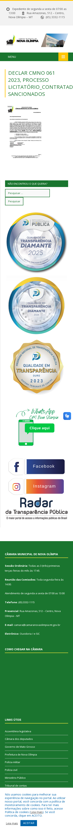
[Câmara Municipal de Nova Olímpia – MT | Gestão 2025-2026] (36, 39)
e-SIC (37, 633)
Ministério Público (15, 777)
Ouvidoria (26, 633)
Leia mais (37, 812)
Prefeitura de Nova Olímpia (21, 754)
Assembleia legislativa (18, 731)
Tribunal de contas (16, 785)
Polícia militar (12, 762)
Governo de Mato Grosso (20, 746)
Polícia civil (11, 770)
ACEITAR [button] (28, 823)
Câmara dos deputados (19, 739)
